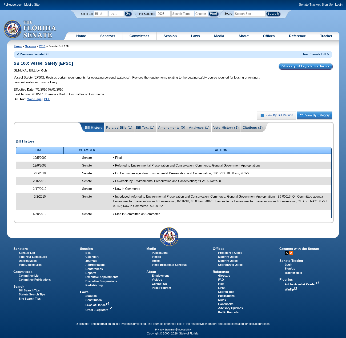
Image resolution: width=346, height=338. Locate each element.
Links (221, 287)
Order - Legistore (97, 310)
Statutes (91, 295)
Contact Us (159, 283)
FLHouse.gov (13, 4)
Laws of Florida (95, 305)
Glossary (224, 275)
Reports (90, 273)
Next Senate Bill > (316, 54)
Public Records (228, 312)
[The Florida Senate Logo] (30, 29)
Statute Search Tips (32, 294)
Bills (88, 252)
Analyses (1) (199, 127)
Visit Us (157, 279)
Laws (195, 36)
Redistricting (94, 285)
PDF (47, 99)
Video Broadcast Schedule (169, 264)
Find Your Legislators (33, 256)
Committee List (29, 275)
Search (228, 13)
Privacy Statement (165, 329)
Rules (222, 300)
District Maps (28, 260)
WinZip (289, 289)
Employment (160, 275)
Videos (156, 256)
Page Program (161, 287)
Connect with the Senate (299, 249)
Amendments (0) (171, 127)
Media (219, 36)
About (243, 36)
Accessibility (184, 329)
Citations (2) (253, 127)
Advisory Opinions (230, 308)
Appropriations (95, 264)
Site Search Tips (30, 298)
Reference (297, 36)
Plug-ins (286, 279)
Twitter (287, 253)
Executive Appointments (101, 277)
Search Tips (226, 291)
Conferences (94, 269)
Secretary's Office (230, 264)
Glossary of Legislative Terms (305, 66)
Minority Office (228, 260)
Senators (107, 36)
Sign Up (327, 4)
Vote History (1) (226, 127)
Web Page (34, 99)
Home (81, 36)
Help (221, 283)
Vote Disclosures (30, 264)
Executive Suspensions (101, 281)
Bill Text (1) (145, 127)
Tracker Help (293, 272)
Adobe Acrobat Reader (300, 284)
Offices (269, 36)
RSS (291, 253)
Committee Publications (35, 279)
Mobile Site (32, 4)
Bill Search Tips (29, 290)
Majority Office (228, 256)
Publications (160, 252)
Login (338, 4)
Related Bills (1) (119, 127)
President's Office (230, 252)
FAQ (221, 279)
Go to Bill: (87, 13)
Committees (139, 36)
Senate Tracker (291, 260)
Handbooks (225, 304)
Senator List (27, 252)
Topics (156, 260)
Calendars (92, 256)
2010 (42, 46)
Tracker (326, 36)
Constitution (93, 300)
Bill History (93, 127)
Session (170, 36)
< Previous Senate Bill (33, 54)
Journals (91, 260)
